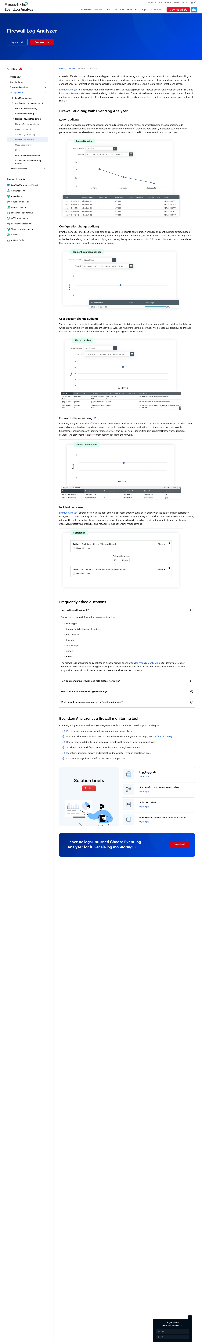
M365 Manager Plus (20, 218)
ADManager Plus (19, 191)
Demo (108, 9)
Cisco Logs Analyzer (24, 145)
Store (159, 2)
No (162, 1337)
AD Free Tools (17, 240)
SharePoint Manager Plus (22, 229)
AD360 (14, 235)
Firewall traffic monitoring (76, 418)
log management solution (148, 663)
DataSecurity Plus (19, 207)
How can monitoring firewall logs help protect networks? (90, 681)
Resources (132, 9)
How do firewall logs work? (75, 610)
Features (98, 9)
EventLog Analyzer (68, 89)
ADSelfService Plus (20, 202)
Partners (167, 2)
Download (177, 9)
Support (144, 9)
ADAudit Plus (17, 196)
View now (144, 776)
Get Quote (119, 9)
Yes (162, 1331)
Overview (86, 9)
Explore (89, 788)
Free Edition (12, 69)
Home (62, 69)
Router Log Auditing (24, 129)
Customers (157, 9)
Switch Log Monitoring (25, 134)
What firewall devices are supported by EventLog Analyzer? (92, 702)
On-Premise (25, 185)
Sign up (15, 42)
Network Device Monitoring (27, 124)
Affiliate (175, 2)
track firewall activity (161, 736)
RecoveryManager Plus (21, 224)
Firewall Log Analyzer (24, 140)
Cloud (35, 185)
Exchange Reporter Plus (22, 213)
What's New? (15, 77)
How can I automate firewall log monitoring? (84, 691)
